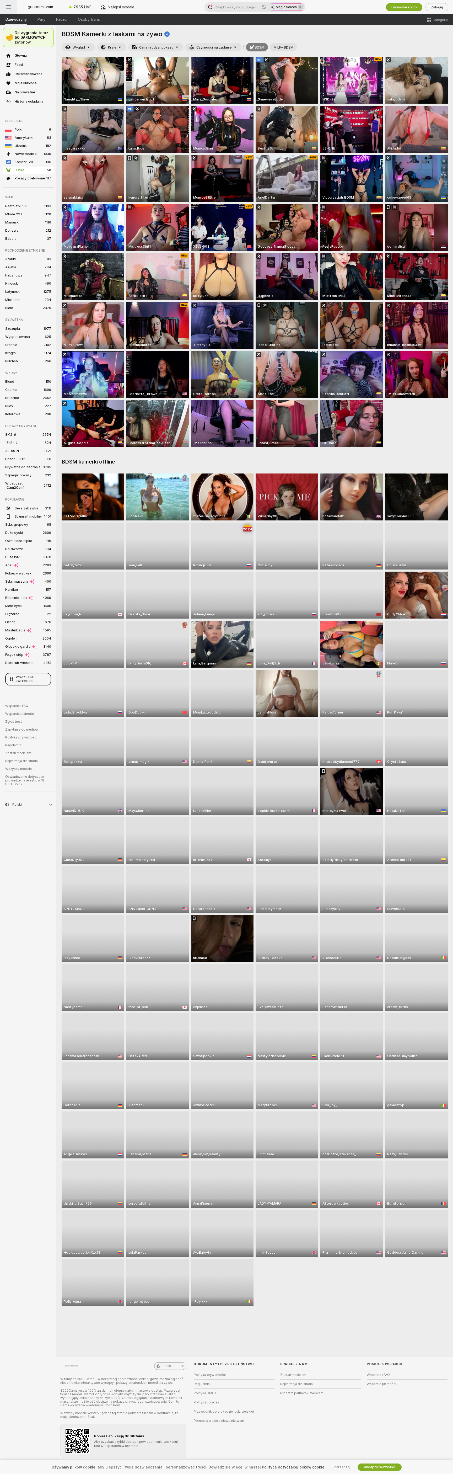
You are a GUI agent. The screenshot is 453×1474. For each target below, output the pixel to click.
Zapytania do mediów (22, 729)
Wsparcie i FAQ (16, 706)
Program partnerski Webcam (301, 1393)
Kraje (112, 47)
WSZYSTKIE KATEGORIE (25, 679)
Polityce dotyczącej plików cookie (293, 1467)
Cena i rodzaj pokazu (156, 47)
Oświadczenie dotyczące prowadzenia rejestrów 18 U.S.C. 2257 (24, 780)
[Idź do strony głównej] (40, 7)
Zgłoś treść (14, 721)
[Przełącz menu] (8, 7)
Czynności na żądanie (213, 47)
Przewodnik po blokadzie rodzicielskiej (224, 1411)
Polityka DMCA (205, 1393)
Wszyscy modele (18, 769)
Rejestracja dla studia (21, 761)
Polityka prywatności (21, 737)
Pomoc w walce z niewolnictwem (219, 1421)
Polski (166, 1366)
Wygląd (79, 47)
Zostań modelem (18, 753)
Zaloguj (437, 7)
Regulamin (13, 745)
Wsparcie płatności (20, 714)
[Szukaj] (264, 7)
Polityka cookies (206, 1402)
